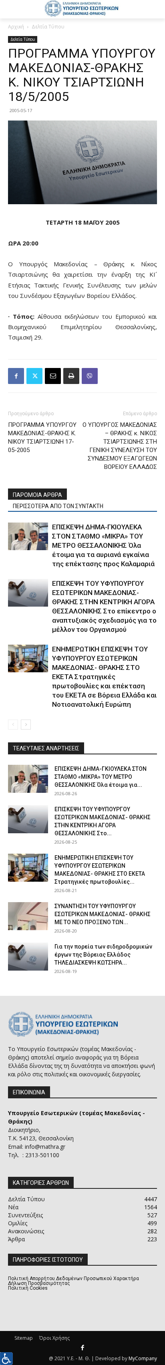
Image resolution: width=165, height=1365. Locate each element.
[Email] (53, 376)
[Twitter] (34, 376)
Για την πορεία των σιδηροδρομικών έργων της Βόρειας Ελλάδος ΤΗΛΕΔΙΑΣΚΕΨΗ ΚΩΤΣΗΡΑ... (103, 954)
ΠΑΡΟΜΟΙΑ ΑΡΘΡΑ (37, 495)
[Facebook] (16, 376)
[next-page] (26, 725)
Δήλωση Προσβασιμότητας (39, 1283)
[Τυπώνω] (71, 376)
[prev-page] (13, 725)
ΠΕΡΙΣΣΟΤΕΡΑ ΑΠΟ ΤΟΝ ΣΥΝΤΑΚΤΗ (58, 506)
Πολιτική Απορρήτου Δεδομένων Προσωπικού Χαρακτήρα (73, 1278)
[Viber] (90, 376)
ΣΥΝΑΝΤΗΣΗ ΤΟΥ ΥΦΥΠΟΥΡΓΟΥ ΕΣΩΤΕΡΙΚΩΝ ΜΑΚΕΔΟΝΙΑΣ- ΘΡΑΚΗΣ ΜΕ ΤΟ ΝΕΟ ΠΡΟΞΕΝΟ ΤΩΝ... (102, 914)
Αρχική (16, 26)
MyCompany (143, 1358)
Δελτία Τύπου (48, 26)
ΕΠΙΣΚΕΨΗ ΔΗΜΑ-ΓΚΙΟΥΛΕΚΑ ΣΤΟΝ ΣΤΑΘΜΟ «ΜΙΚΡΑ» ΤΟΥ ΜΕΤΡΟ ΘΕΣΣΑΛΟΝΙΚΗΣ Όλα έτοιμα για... (100, 777)
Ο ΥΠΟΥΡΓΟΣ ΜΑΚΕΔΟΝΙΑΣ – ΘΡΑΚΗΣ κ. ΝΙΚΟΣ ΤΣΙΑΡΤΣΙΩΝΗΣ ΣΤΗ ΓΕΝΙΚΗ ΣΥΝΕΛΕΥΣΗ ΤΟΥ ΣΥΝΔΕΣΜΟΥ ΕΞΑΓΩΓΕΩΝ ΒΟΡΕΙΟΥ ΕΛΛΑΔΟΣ (119, 445)
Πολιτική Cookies (28, 1288)
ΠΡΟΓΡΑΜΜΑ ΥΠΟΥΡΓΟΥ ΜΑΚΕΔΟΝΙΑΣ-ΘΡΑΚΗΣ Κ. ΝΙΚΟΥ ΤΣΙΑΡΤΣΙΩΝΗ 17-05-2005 (42, 437)
